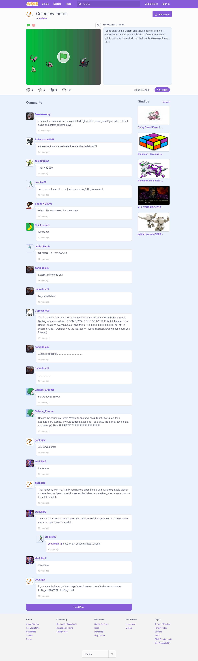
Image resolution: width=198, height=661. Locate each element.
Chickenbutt (42, 225)
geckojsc (43, 18)
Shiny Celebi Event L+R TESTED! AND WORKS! (150, 127)
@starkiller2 (55, 543)
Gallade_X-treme (44, 389)
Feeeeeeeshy (42, 114)
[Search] (80, 4)
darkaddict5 (42, 268)
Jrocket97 (40, 182)
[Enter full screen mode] (98, 25)
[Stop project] (33, 25)
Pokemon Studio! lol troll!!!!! (150, 180)
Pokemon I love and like (150, 154)
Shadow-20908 (43, 203)
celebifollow (42, 161)
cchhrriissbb (42, 246)
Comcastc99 (42, 310)
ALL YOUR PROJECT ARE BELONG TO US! (150, 207)
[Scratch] (32, 4)
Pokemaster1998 (44, 139)
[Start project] (28, 25)
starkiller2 (40, 461)
